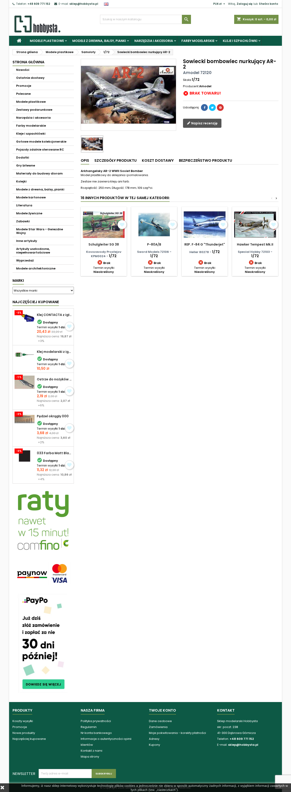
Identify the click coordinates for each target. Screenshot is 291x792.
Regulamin (89, 727)
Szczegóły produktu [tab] (115, 160)
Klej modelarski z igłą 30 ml (54, 352)
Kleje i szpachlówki (240, 40)
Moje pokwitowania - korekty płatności (177, 733)
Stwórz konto (268, 4)
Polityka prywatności (96, 721)
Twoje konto (162, 710)
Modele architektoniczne (35, 268)
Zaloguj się (244, 4)
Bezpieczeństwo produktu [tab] (205, 160)
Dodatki (22, 157)
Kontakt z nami (91, 750)
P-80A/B (154, 244)
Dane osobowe (160, 721)
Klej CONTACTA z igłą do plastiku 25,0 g (54, 315)
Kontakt (226, 710)
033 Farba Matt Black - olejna (54, 453)
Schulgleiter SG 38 (103, 244)
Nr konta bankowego (96, 733)
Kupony (154, 745)
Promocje (23, 86)
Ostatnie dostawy (30, 78)
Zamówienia (158, 727)
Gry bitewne (25, 165)
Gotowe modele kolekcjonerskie (41, 141)
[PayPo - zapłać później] (43, 643)
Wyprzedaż (25, 260)
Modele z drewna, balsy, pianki (99, 40)
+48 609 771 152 (39, 4)
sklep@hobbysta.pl (83, 4)
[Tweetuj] (212, 107)
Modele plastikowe (47, 40)
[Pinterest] (220, 107)
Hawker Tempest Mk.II (255, 244)
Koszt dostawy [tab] (158, 160)
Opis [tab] (85, 160)
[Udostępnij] (204, 107)
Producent (190, 86)
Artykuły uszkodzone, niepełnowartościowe (33, 251)
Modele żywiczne (29, 213)
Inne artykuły (26, 241)
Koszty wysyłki (23, 721)
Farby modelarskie (197, 40)
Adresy (154, 739)
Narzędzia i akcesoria (153, 40)
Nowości (22, 70)
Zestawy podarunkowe (34, 110)
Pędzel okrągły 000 (53, 416)
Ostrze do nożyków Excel (54, 379)
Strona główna (28, 62)
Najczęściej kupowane (29, 739)
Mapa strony (90, 756)
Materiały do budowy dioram (39, 173)
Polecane (23, 94)
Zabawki (23, 221)
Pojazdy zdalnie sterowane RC (40, 149)
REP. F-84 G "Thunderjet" (204, 244)
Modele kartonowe (31, 197)
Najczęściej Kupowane (36, 302)
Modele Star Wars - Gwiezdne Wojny (39, 231)
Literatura (24, 205)
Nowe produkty (24, 733)
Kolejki (21, 181)
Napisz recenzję (204, 123)
